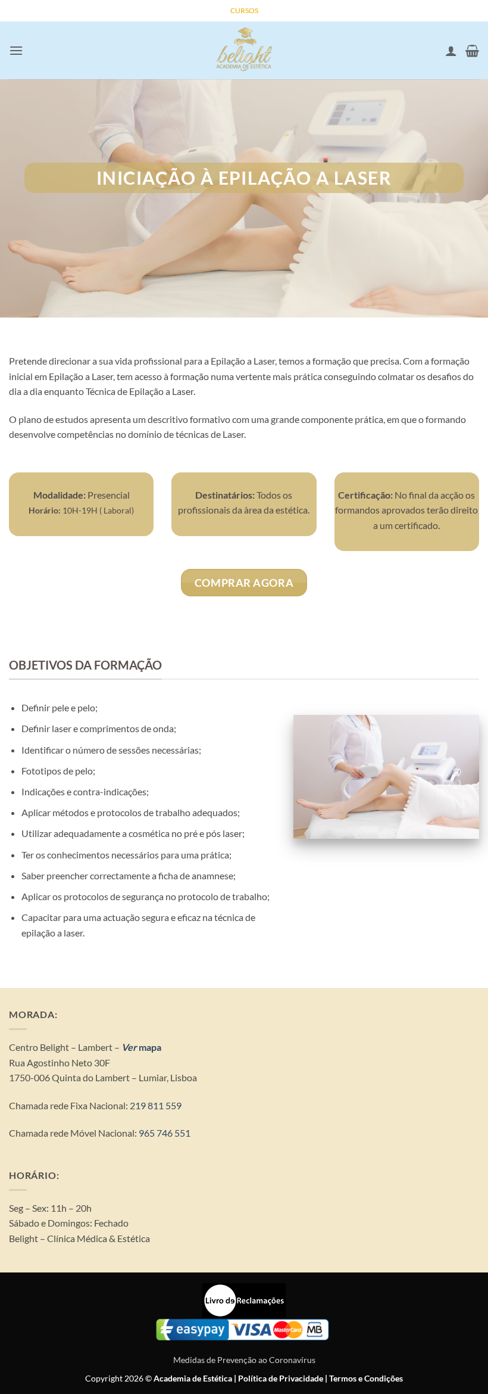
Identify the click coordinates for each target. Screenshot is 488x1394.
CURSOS (244, 10)
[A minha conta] (451, 51)
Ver (129, 1047)
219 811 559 (155, 1105)
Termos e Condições (366, 1378)
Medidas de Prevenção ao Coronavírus (244, 1360)
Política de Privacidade (280, 1378)
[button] (16, 50)
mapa (149, 1047)
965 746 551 (164, 1132)
